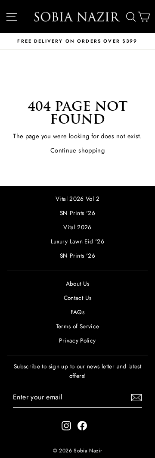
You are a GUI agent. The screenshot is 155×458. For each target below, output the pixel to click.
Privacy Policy (77, 340)
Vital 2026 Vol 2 (77, 198)
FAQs (77, 312)
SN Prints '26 (77, 213)
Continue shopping (77, 150)
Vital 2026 (77, 227)
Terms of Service (77, 326)
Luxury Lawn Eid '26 (77, 241)
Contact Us (78, 297)
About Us (78, 283)
